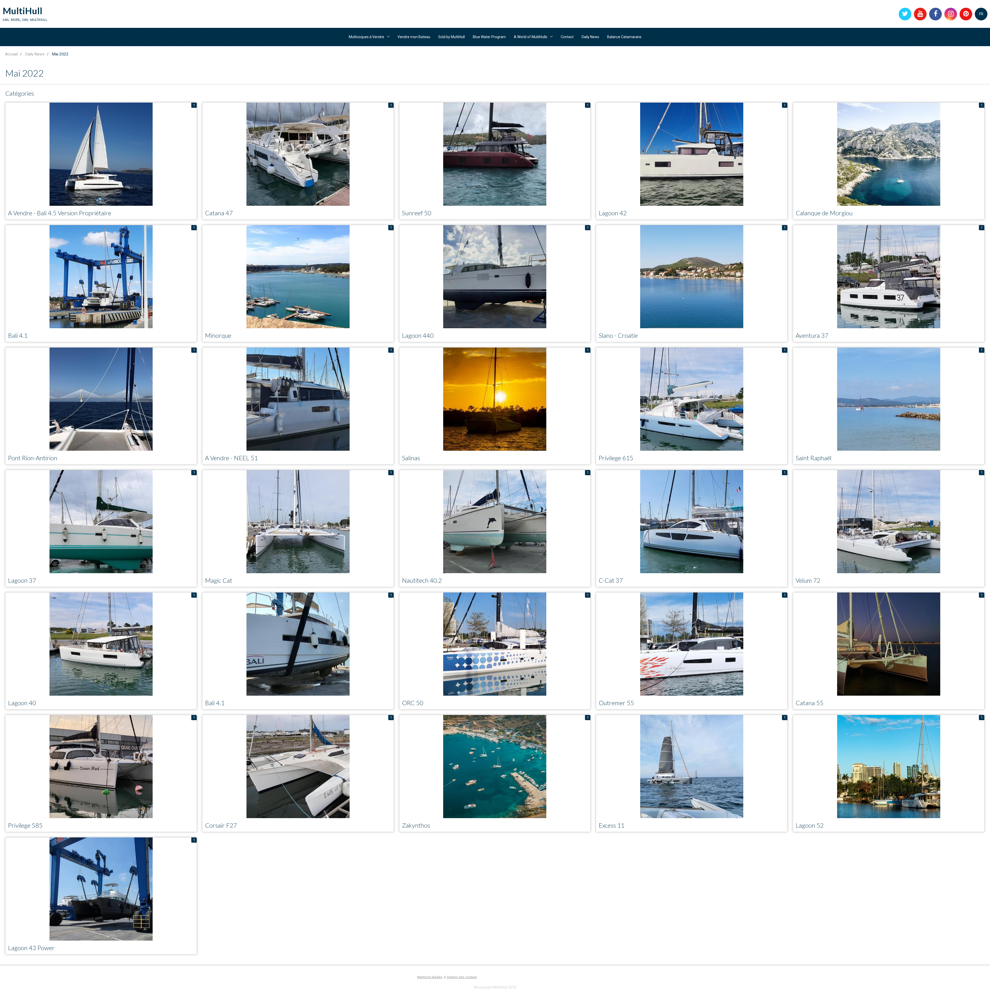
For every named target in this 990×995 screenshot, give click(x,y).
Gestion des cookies (462, 977)
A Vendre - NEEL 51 (231, 458)
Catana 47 (219, 213)
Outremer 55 (616, 702)
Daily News (590, 37)
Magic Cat (218, 580)
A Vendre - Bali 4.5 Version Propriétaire (59, 213)
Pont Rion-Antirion (32, 458)
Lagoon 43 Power (31, 947)
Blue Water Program (489, 37)
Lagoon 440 (418, 335)
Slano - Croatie (618, 335)
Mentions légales (429, 977)
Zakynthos (416, 825)
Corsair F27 (221, 825)
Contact (567, 37)
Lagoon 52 (810, 825)
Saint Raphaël (813, 458)
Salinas (411, 458)
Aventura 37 (812, 335)
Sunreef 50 (416, 213)
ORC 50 (412, 702)
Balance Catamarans (624, 37)
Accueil (11, 54)
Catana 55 (809, 702)
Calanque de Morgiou (824, 213)
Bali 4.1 (18, 335)
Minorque (218, 335)
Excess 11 (611, 825)
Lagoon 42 (613, 213)
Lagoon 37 (22, 580)
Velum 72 (808, 580)
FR (981, 14)
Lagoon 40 (22, 702)
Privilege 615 (616, 458)
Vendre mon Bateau (414, 37)
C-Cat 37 (611, 580)
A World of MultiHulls (531, 37)
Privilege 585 (25, 825)
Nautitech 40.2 (422, 580)
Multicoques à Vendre (367, 37)
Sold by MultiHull (451, 37)
